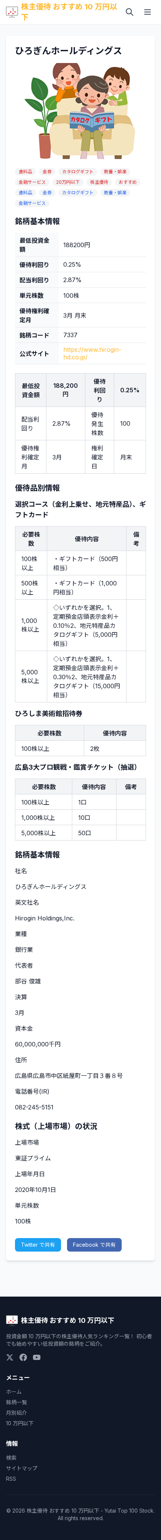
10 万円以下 (20, 1423)
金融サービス (32, 182)
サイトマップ (21, 1468)
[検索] (129, 12)
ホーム (14, 1391)
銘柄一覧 (16, 1402)
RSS (11, 1478)
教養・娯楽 (115, 171)
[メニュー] (147, 12)
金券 (47, 171)
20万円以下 (68, 182)
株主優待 (99, 182)
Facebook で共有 (94, 1244)
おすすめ (128, 182)
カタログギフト (78, 171)
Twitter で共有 (38, 1244)
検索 (11, 1457)
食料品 (25, 171)
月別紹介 (16, 1412)
